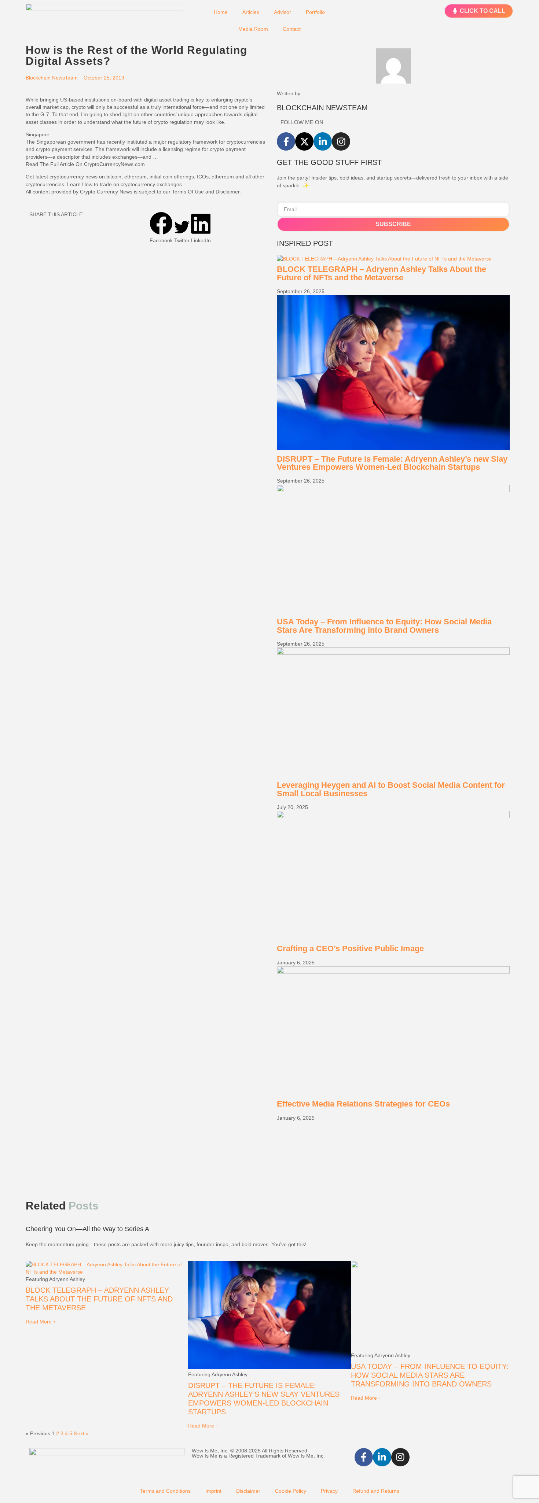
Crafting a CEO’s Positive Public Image (350, 948)
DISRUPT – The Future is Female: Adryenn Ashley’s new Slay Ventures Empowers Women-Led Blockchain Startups (392, 463)
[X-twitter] (304, 141)
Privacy (329, 1491)
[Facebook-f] (286, 141)
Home (221, 12)
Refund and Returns (375, 1491)
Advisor (282, 12)
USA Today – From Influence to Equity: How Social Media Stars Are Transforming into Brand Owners (384, 625)
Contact (292, 29)
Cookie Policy (290, 1491)
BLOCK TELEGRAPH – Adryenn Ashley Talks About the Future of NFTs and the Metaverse (381, 273)
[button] (161, 228)
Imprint (213, 1491)
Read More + (41, 1322)
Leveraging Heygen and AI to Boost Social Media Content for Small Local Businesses (391, 789)
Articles (250, 12)
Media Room (253, 29)
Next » (81, 1433)
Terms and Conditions (165, 1491)
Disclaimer (248, 1491)
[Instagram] (341, 141)
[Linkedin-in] (323, 141)
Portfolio (315, 12)
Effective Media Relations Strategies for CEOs (363, 1103)
